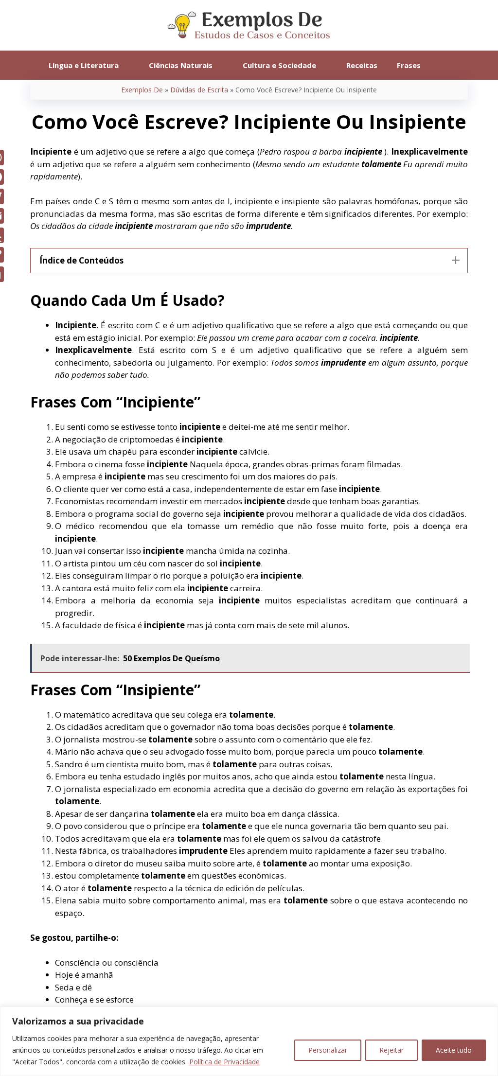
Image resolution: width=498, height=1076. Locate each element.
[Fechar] (488, 1015)
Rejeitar (391, 1050)
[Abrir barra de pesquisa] (444, 65)
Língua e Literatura (84, 65)
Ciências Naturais (181, 65)
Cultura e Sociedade (279, 65)
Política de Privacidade (224, 1061)
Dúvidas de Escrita (199, 89)
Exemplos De (142, 89)
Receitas (361, 65)
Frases (409, 65)
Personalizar (327, 1050)
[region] (249, 1041)
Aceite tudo (454, 1050)
